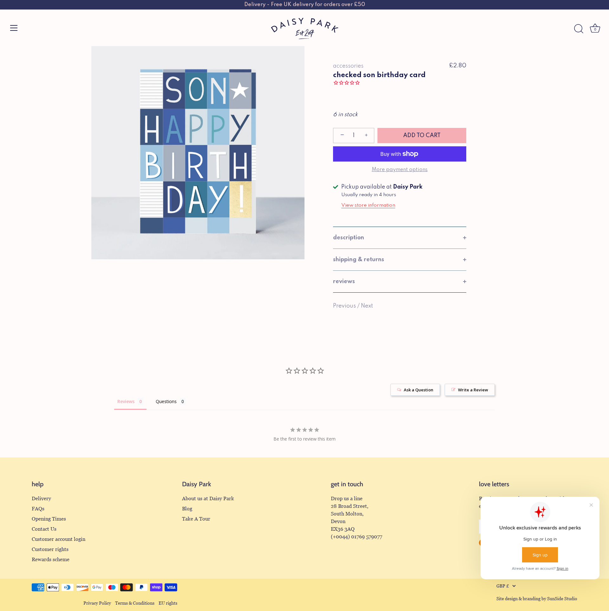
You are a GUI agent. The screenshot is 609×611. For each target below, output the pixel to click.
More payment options (400, 169)
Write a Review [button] (473, 390)
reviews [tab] (344, 281)
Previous (345, 306)
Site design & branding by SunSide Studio (536, 598)
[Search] (579, 29)
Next (367, 306)
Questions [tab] (166, 401)
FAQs (38, 509)
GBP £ (502, 586)
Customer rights (50, 549)
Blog (187, 509)
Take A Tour (196, 519)
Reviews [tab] (125, 401)
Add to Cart (422, 135)
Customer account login (58, 539)
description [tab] (348, 238)
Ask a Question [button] (418, 390)
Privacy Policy (97, 603)
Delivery (41, 498)
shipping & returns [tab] (358, 259)
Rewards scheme (50, 559)
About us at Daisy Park (208, 498)
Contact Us (44, 529)
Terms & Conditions (134, 603)
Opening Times (49, 519)
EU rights (168, 603)
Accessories (348, 66)
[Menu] (14, 28)
